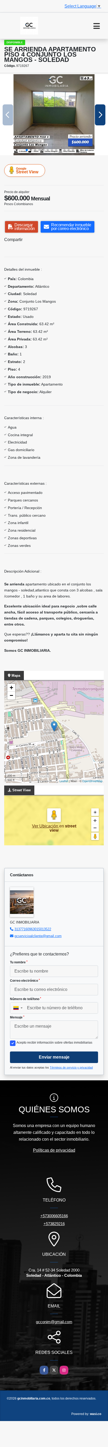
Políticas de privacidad (54, 1150)
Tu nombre (19, 962)
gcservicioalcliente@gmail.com (38, 936)
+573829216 (54, 1223)
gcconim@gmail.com (54, 1322)
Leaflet (64, 781)
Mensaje (17, 1017)
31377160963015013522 (32, 929)
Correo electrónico (25, 981)
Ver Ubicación (45, 826)
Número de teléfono (25, 999)
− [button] (11, 695)
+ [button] (11, 687)
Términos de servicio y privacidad (71, 1067)
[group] (54, 114)
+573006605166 (54, 1216)
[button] (27, 150)
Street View (27, 170)
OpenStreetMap (92, 781)
